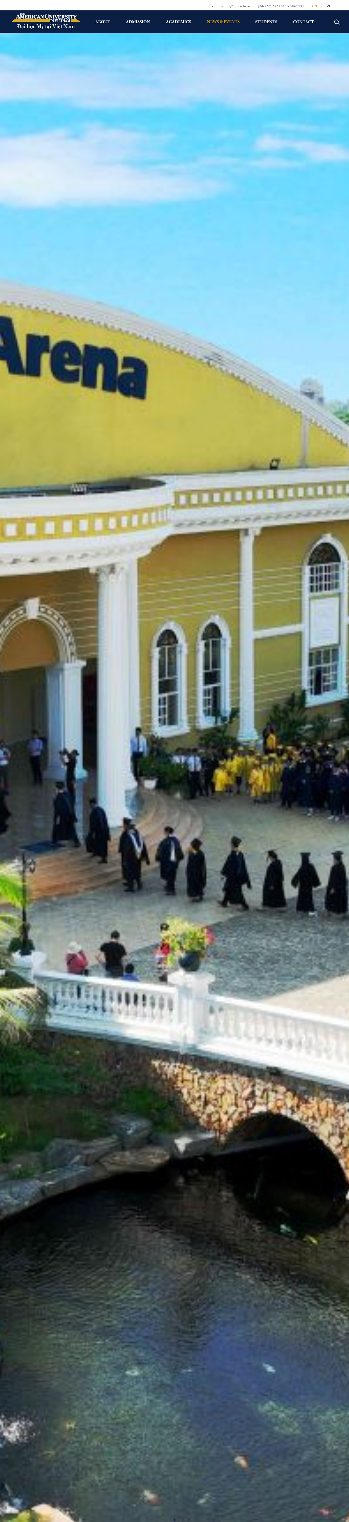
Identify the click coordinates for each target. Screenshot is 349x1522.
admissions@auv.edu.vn (231, 6)
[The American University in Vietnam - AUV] (46, 21)
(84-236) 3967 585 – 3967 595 (281, 6)
